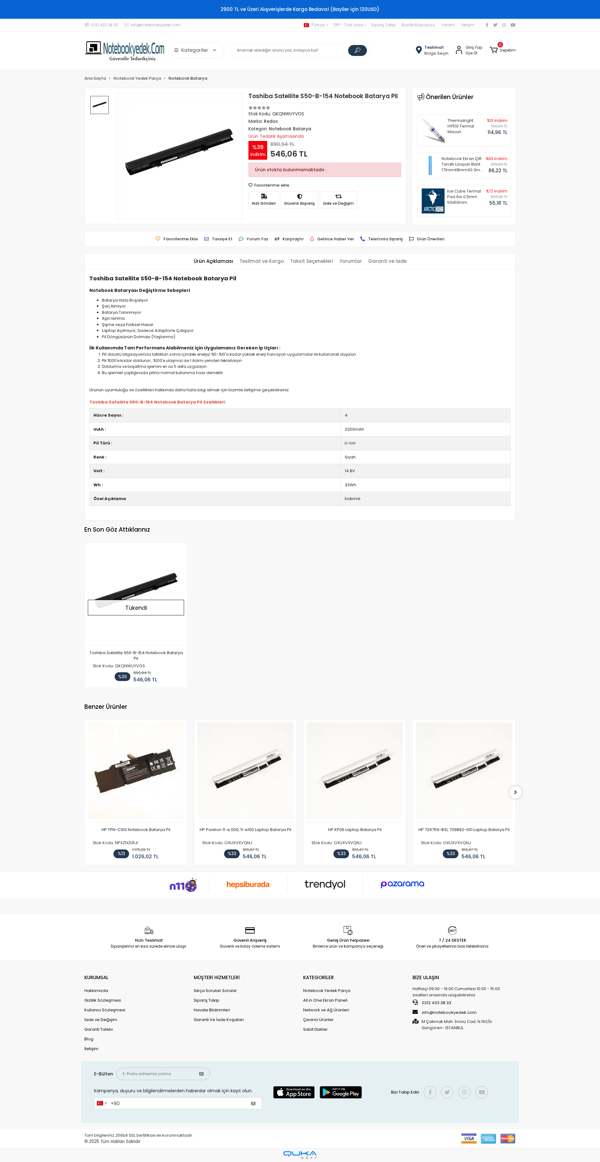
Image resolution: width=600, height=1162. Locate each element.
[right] (515, 792)
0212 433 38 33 (436, 1003)
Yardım (448, 25)
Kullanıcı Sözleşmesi (104, 1010)
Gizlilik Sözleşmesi (102, 1000)
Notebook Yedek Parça (326, 991)
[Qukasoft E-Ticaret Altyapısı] (300, 1155)
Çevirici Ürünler (318, 1020)
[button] (503, 50)
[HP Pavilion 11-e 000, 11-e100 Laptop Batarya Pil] (245, 772)
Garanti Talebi (98, 1029)
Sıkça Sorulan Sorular (215, 991)
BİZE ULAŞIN (425, 977)
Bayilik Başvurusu (418, 25)
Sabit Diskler (315, 1029)
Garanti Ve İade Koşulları (219, 1020)
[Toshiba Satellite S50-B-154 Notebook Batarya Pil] (136, 595)
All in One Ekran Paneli (325, 1000)
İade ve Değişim (100, 1020)
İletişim (468, 25)
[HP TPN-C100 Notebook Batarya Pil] (136, 772)
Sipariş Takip (383, 25)
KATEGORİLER (318, 977)
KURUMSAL (96, 977)
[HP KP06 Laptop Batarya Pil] (355, 772)
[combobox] (101, 1103)
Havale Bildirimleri (212, 1010)
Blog (88, 1039)
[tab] (213, 261)
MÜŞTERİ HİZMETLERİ (217, 977)
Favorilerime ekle (271, 185)
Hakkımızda (96, 991)
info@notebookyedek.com (449, 1012)
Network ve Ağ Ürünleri (326, 1010)
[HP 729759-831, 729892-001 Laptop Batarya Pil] (464, 772)
